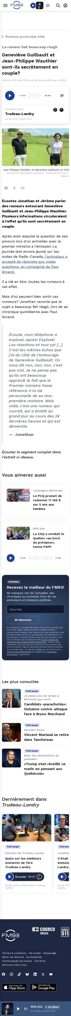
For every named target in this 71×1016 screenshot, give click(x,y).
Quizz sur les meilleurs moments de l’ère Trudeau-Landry (23, 863)
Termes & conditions (14, 953)
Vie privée (35, 953)
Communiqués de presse (17, 961)
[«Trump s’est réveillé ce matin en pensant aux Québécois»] (11, 758)
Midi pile (37, 1006)
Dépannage (49, 953)
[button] (18, 1009)
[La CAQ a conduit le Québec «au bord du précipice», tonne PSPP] (18, 533)
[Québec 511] (65, 936)
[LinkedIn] (35, 974)
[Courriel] (23, 188)
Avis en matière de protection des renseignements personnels (32, 641)
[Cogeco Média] (43, 933)
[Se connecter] (65, 5)
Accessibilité (34, 957)
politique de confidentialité (19, 652)
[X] (43, 974)
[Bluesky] (27, 974)
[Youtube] (50, 974)
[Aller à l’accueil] (17, 8)
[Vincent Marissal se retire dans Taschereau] (11, 732)
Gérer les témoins (13, 957)
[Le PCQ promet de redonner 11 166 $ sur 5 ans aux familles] (18, 495)
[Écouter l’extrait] (10, 95)
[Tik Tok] (19, 974)
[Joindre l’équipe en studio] (48, 5)
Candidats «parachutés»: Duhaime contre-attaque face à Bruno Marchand (45, 709)
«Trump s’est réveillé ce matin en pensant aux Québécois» (44, 769)
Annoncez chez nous (14, 965)
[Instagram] (11, 974)
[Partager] (62, 95)
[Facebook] (6, 188)
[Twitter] (14, 188)
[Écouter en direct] (33, 5)
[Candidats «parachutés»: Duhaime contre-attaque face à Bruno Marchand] (11, 698)
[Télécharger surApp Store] (14, 987)
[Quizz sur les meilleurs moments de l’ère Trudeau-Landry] (26, 828)
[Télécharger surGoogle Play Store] (43, 987)
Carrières (39, 961)
